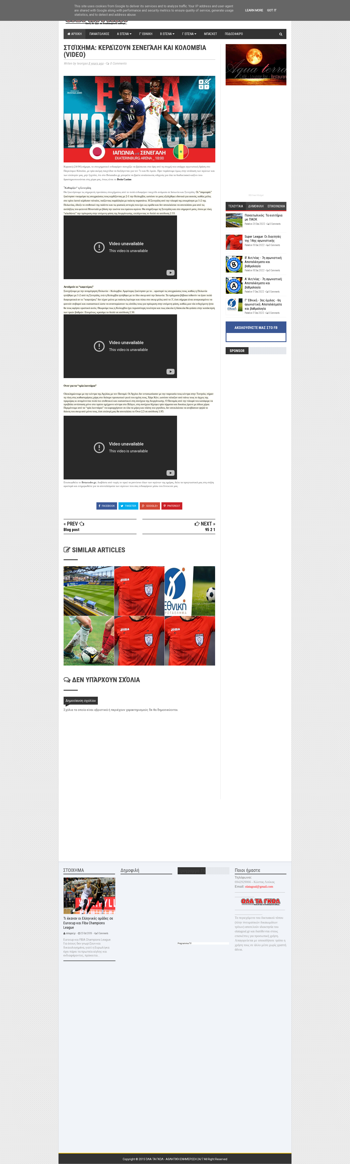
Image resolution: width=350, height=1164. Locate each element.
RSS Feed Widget (256, 195)
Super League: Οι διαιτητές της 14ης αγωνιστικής (263, 238)
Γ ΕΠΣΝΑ (188, 34)
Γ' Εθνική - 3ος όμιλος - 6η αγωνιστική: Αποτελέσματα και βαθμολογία (263, 304)
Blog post (71, 529)
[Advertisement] (94, 827)
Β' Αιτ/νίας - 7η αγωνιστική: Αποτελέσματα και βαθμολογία (263, 262)
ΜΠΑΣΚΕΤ (210, 34)
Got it (271, 10)
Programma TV (184, 943)
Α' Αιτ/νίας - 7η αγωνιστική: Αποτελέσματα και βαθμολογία (263, 283)
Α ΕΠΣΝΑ (123, 34)
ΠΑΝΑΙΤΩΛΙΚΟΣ (99, 34)
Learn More (254, 10)
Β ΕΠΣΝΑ (166, 34)
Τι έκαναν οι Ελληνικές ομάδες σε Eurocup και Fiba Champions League (88, 923)
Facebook (108, 505)
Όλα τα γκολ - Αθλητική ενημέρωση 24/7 (175, 1159)
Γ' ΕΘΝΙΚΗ (145, 34)
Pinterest (173, 505)
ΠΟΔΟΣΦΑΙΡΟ (234, 34)
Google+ (152, 505)
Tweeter (130, 505)
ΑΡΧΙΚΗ (76, 34)
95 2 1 (210, 529)
